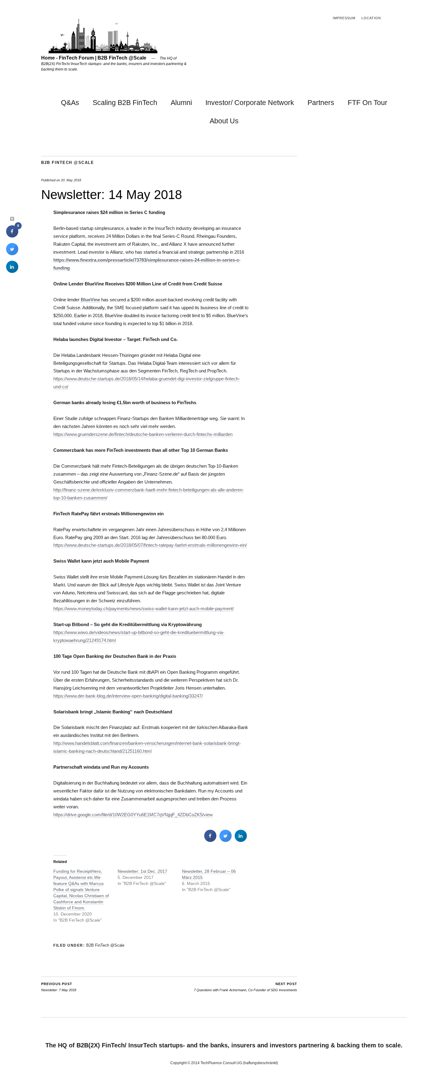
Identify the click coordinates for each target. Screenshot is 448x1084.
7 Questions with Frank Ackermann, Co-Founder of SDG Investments (245, 987)
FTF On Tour (367, 103)
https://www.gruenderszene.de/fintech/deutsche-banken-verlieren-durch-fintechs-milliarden (143, 434)
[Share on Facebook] (210, 840)
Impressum (344, 18)
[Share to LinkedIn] (241, 840)
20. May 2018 (71, 180)
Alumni (181, 103)
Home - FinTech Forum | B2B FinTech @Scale (93, 57)
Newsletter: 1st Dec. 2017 (142, 871)
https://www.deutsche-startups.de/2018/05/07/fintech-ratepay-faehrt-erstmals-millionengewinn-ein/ (150, 545)
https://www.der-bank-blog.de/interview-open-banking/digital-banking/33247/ (128, 695)
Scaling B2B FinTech (125, 103)
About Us (224, 121)
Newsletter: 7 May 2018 (58, 987)
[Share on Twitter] (225, 840)
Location (371, 18)
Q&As (70, 103)
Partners (321, 103)
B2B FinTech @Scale (67, 162)
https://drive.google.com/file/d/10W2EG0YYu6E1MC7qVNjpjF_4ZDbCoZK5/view (133, 814)
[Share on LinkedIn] (12, 271)
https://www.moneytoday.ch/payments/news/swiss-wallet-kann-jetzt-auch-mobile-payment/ (143, 608)
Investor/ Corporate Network (249, 103)
